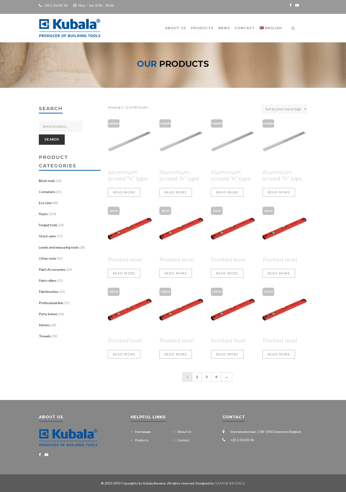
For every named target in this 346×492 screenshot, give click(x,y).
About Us (175, 28)
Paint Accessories (52, 269)
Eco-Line (45, 203)
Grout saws (47, 236)
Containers (47, 192)
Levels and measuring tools (59, 247)
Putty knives (48, 314)
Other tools (47, 258)
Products (202, 28)
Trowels (45, 336)
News (224, 28)
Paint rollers (47, 280)
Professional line (51, 303)
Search (51, 139)
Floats (43, 214)
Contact (245, 28)
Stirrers (44, 325)
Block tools (47, 181)
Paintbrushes (49, 292)
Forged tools (48, 225)
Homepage (143, 432)
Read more (124, 192)
